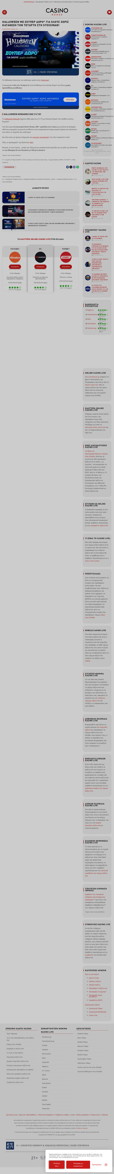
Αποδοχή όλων (56, 1164)
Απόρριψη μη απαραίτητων (78, 1164)
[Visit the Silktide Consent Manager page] (106, 1164)
